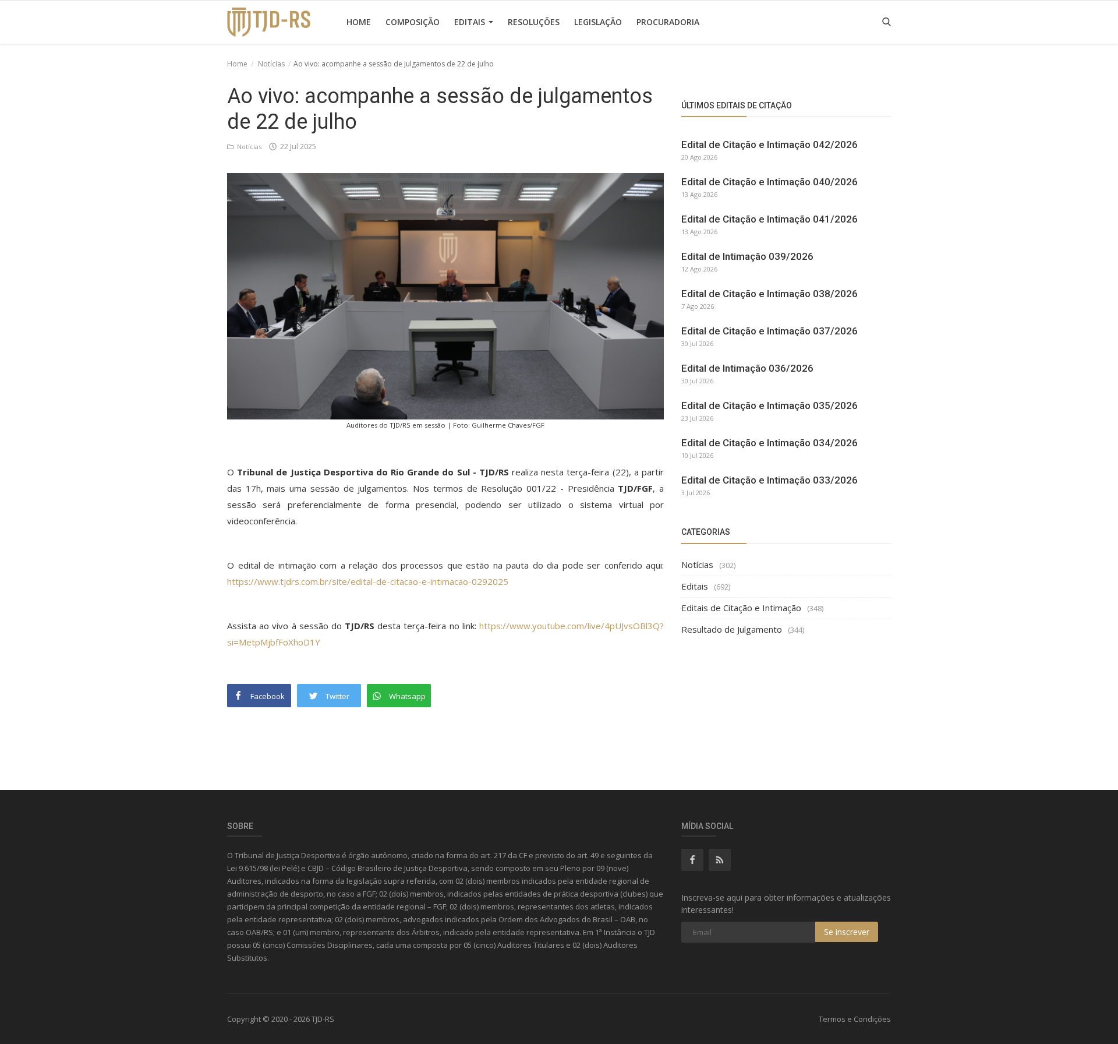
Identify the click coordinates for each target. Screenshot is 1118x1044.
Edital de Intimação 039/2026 (747, 256)
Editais (470, 21)
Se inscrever (846, 931)
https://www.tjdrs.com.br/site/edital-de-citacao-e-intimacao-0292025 (367, 581)
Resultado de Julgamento (731, 629)
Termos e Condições (855, 1019)
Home (358, 21)
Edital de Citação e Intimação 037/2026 (769, 331)
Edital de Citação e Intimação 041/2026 (769, 219)
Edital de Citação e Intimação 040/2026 (769, 182)
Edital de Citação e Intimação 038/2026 (769, 293)
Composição (412, 21)
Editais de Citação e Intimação (741, 607)
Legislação (598, 21)
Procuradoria (667, 21)
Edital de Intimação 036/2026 (747, 368)
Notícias (271, 64)
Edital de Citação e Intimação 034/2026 (769, 443)
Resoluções (534, 21)
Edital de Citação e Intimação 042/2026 (769, 144)
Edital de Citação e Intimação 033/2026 (769, 480)
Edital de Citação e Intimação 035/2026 (769, 405)
